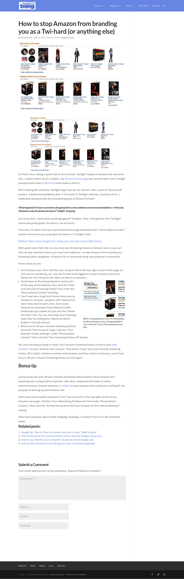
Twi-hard (49, 183)
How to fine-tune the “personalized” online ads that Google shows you (61, 436)
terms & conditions (76, 574)
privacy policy (57, 574)
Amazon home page (76, 178)
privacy (71, 37)
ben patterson (26, 37)
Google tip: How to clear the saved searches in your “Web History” (59, 432)
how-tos (50, 37)
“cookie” (65, 385)
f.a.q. (51, 565)
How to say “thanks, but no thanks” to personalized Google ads (57, 439)
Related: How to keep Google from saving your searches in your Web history (59, 241)
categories (114, 6)
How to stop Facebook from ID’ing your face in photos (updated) (58, 443)
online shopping (61, 37)
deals (32, 565)
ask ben (156, 6)
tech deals (143, 6)
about (129, 6)
